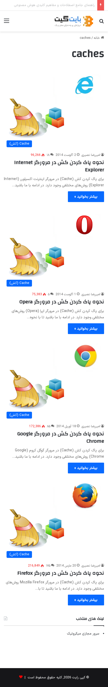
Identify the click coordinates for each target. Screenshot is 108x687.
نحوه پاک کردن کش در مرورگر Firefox (60, 573)
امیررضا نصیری (91, 155)
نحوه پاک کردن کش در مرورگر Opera (61, 301)
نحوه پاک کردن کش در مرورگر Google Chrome (60, 437)
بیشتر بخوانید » (86, 196)
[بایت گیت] (74, 21)
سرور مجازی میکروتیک (83, 633)
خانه (97, 38)
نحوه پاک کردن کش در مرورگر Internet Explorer (59, 166)
